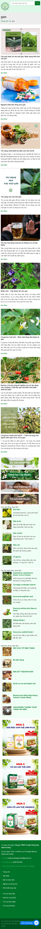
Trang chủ (6, 872)
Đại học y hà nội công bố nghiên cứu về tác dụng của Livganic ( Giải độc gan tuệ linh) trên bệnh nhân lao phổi (19, 387)
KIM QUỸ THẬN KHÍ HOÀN (23, 672)
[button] (38, 3)
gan (3, 17)
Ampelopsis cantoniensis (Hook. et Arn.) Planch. (23, 574)
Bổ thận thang (18, 660)
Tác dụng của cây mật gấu (11, 197)
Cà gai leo (17, 557)
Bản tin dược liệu (8, 880)
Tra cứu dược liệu (5, 6)
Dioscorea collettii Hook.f (23, 632)
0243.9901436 (17, 862)
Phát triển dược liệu (9, 888)
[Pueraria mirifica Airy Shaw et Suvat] (7, 612)
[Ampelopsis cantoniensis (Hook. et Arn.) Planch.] (7, 577)
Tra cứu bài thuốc (9, 906)
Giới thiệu (6, 876)
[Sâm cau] (7, 549)
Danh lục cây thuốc (9, 898)
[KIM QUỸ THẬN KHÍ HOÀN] (7, 675)
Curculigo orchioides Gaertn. (24, 585)
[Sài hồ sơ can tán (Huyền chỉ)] (7, 687)
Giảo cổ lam (17, 533)
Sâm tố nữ (17, 521)
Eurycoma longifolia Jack (23, 596)
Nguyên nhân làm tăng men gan (13, 105)
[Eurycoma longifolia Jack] (7, 600)
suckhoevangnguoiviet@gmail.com (19, 858)
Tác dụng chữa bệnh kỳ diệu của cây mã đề (17, 151)
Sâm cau (16, 545)
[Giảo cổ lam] (7, 537)
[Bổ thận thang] (7, 664)
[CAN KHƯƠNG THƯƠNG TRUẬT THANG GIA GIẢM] (7, 711)
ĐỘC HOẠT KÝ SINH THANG (24, 648)
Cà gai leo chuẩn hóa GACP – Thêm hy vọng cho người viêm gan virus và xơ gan (20, 437)
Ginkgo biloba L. (19, 620)
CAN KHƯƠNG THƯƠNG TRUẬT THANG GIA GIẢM (25, 708)
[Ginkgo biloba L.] (7, 624)
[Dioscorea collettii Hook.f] (7, 636)
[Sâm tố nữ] (7, 525)
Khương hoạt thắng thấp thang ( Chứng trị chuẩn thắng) (25, 696)
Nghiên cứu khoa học (10, 884)
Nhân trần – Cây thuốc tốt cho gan (14, 291)
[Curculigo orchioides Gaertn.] (7, 588)
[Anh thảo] (7, 513)
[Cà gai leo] (7, 561)
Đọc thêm (4, 73)
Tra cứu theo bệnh (9, 902)
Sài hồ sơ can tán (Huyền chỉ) (24, 684)
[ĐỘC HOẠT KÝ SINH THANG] (7, 652)
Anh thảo (16, 509)
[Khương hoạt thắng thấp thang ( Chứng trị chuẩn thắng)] (7, 699)
